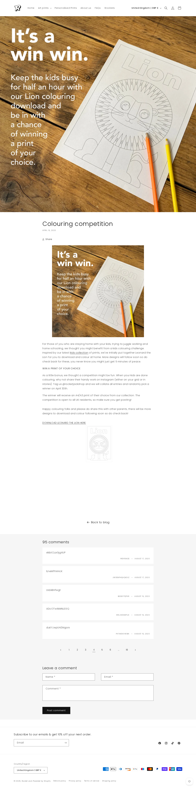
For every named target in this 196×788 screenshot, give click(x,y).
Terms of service (91, 781)
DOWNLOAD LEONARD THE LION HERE (64, 423)
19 (127, 649)
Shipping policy (109, 781)
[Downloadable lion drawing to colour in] (99, 462)
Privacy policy (75, 781)
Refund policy (59, 781)
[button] (44, 8)
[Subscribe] (65, 742)
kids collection (79, 352)
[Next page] (135, 650)
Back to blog (100, 522)
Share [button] (48, 239)
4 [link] (94, 649)
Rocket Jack (27, 781)
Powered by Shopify (42, 781)
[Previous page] (60, 650)
